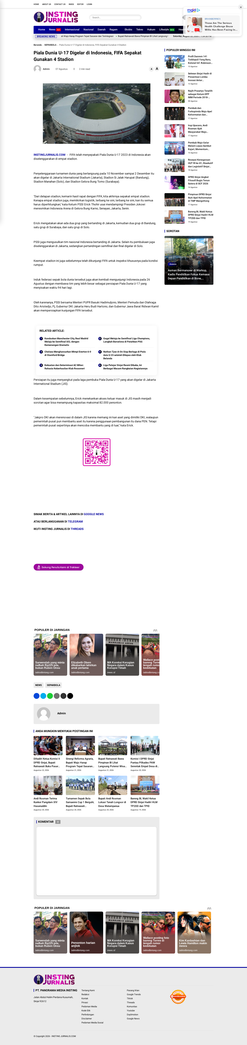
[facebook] (186, 4)
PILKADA (173, 264)
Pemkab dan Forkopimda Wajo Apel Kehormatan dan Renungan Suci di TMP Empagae (200, 111)
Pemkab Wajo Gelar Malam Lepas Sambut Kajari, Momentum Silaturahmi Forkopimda (199, 146)
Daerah (102, 29)
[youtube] (201, 4)
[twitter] (191, 4)
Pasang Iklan (133, 990)
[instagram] (196, 4)
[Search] (138, 17)
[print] (57, 696)
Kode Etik (85, 1010)
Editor (80, 4)
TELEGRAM (75, 521)
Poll (194, 29)
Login (89, 4)
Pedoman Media (89, 1006)
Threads (131, 1002)
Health (182, 29)
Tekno (139, 29)
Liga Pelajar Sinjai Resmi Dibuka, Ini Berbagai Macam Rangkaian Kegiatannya (125, 367)
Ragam (113, 29)
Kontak (84, 998)
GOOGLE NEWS (94, 514)
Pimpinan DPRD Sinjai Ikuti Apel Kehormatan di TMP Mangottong (200, 197)
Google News (133, 1018)
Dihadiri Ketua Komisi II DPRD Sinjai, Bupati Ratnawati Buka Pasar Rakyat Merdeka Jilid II (47, 762)
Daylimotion (132, 1014)
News (54, 29)
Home (36, 4)
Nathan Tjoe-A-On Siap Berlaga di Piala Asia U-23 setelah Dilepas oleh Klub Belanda (124, 355)
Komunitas (132, 1006)
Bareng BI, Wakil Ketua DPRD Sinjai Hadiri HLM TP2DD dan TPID (144, 802)
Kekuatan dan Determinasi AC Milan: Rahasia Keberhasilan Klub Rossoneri (65, 367)
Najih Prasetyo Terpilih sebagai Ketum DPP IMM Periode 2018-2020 (200, 94)
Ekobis (128, 29)
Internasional (72, 29)
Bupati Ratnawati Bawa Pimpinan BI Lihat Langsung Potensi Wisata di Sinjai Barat (127, 36)
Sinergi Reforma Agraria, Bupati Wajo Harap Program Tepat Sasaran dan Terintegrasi (79, 762)
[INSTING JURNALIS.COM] (56, 21)
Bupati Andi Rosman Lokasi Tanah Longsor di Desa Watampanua (112, 802)
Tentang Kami (88, 990)
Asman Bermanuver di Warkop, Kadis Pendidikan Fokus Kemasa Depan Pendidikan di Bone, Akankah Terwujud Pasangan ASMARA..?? (188, 274)
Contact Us (60, 4)
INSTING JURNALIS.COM (64, 1036)
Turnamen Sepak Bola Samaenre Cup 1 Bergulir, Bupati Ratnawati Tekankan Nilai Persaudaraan (80, 802)
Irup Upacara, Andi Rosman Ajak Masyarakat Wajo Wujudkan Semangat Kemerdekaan (199, 129)
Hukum (151, 29)
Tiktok (130, 998)
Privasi (84, 1002)
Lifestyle (166, 29)
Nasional (89, 29)
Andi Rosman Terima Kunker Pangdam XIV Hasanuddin (45, 802)
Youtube (131, 1010)
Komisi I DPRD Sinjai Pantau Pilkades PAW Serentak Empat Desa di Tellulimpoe (144, 762)
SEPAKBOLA (50, 45)
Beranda (38, 45)
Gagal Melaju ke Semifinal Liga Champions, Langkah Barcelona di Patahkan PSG (126, 340)
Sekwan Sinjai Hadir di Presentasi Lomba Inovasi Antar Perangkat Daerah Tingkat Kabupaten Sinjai (200, 77)
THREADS (77, 529)
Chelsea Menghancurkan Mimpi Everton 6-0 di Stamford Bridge (68, 353)
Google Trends (134, 994)
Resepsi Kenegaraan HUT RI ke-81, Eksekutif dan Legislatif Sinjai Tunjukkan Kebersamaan (200, 163)
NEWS (38, 685)
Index (71, 4)
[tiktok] (207, 4)
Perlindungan (87, 1014)
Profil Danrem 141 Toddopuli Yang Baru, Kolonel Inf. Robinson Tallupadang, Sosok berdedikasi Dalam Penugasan (199, 60)
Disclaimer (86, 1018)
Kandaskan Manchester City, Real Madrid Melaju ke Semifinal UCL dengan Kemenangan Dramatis (66, 341)
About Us (46, 4)
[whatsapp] (50, 696)
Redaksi (85, 994)
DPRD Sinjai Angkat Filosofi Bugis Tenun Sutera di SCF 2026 (199, 180)
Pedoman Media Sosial (92, 1022)
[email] (63, 696)
